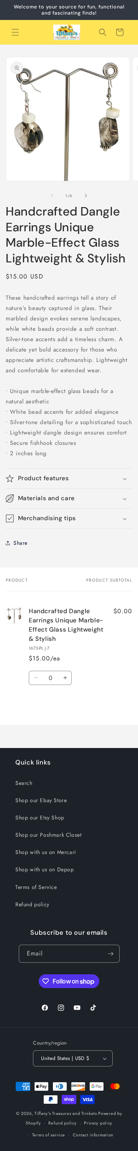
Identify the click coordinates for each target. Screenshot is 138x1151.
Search (24, 783)
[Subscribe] (110, 954)
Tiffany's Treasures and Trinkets (65, 1113)
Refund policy (32, 904)
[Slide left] (52, 195)
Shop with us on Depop (44, 869)
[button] (15, 32)
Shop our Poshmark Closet (48, 835)
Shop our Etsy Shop (39, 817)
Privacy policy (98, 1123)
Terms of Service (36, 887)
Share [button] (20, 543)
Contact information (93, 1135)
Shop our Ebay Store (41, 800)
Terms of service (48, 1135)
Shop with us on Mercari (45, 852)
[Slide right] (85, 195)
